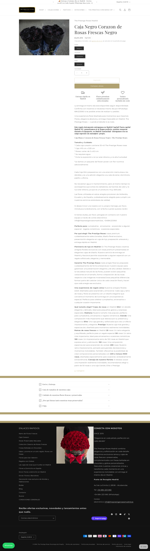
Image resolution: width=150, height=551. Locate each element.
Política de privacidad (88, 544)
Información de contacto (123, 546)
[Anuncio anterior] (53, 2)
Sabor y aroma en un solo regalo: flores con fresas (36, 453)
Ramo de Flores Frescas (28, 434)
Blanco (80, 64)
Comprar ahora (97, 86)
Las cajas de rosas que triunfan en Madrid (35, 465)
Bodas (21, 485)
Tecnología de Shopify (57, 544)
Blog (21, 489)
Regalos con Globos (26, 461)
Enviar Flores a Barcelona (29, 476)
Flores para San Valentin (28, 458)
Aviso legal (127, 544)
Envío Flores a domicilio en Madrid (32, 472)
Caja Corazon (24, 437)
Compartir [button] (80, 371)
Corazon (81, 56)
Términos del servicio (103, 544)
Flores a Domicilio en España (30, 468)
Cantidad (77, 69)
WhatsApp (9, 545)
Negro (80, 48)
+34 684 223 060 (104, 490)
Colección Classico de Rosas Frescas (33, 444)
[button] (42, 10)
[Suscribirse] (53, 518)
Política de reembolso (72, 544)
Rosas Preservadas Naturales (30, 441)
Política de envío (117, 544)
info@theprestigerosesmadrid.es (119, 502)
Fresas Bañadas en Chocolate (30, 448)
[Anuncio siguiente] (96, 2)
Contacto (22, 492)
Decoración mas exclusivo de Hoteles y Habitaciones (34, 480)
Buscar (21, 496)
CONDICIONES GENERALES (29, 500)
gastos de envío (97, 41)
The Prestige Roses (44, 544)
